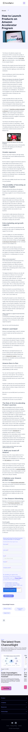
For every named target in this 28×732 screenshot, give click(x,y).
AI (3, 407)
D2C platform (8, 460)
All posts (4, 10)
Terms (7, 725)
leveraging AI (16, 430)
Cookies (20, 725)
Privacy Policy (13, 725)
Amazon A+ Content (11, 356)
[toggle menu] (24, 3)
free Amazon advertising (14, 503)
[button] (14, 698)
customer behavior (20, 469)
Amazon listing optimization (17, 482)
